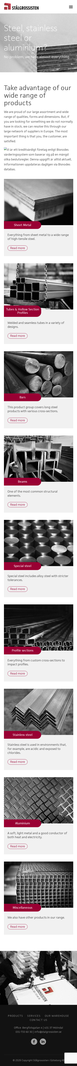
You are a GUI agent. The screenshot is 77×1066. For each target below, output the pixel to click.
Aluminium (22, 823)
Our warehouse (57, 1015)
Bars (22, 397)
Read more (17, 248)
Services (33, 1015)
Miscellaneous (22, 908)
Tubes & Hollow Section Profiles (22, 311)
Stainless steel (22, 735)
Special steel (22, 566)
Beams (22, 482)
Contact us (38, 1020)
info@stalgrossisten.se (47, 1031)
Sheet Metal (22, 225)
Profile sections (22, 650)
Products (15, 1015)
